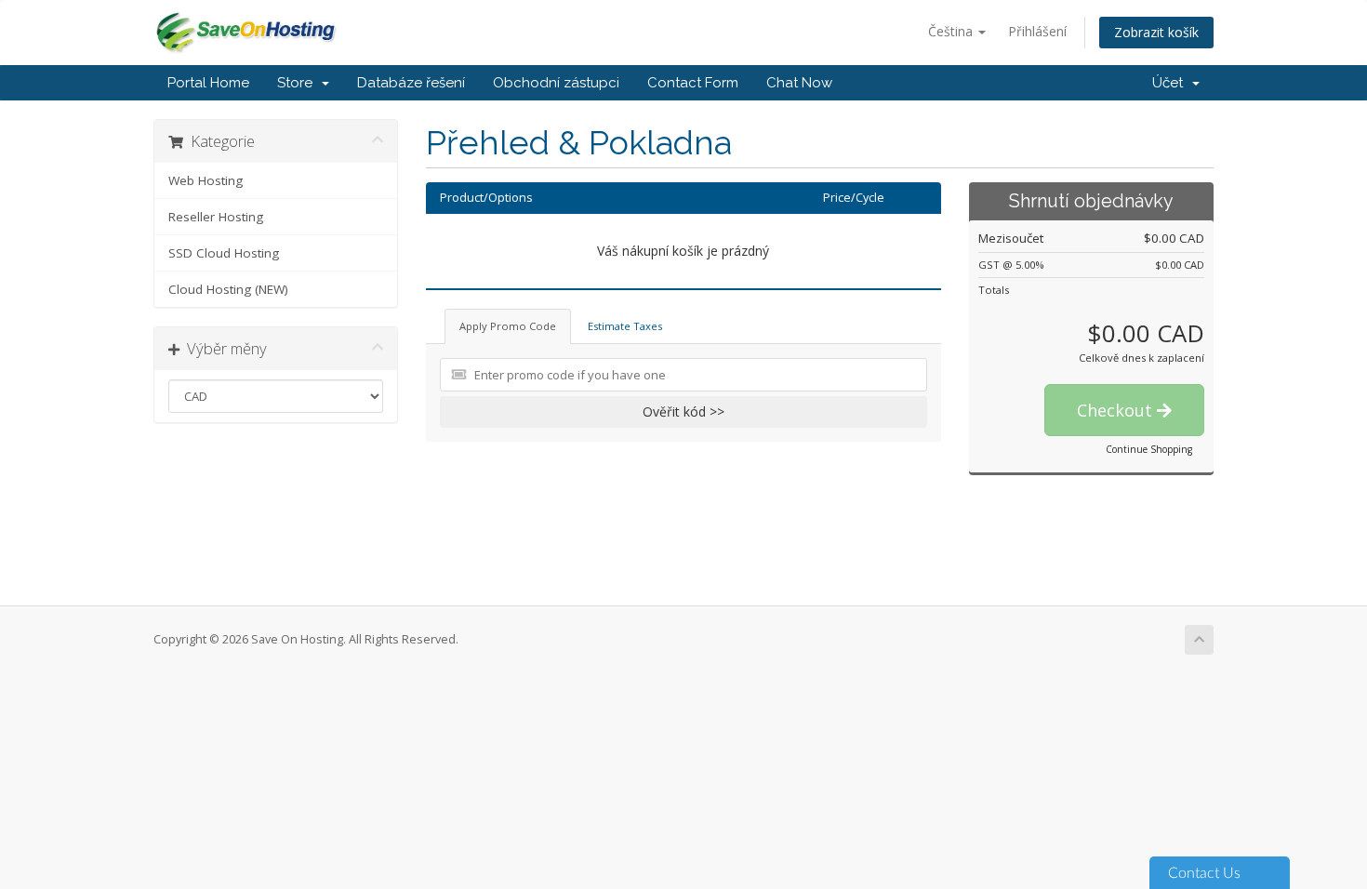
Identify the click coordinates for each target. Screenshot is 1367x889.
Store (298, 82)
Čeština (952, 31)
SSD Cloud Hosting (223, 253)
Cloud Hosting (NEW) (228, 289)
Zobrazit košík (1156, 32)
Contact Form (692, 82)
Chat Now (799, 82)
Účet (1171, 82)
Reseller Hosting (215, 216)
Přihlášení (1037, 31)
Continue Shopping (1149, 449)
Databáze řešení (411, 82)
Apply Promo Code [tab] (507, 326)
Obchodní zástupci (556, 82)
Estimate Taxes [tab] (625, 326)
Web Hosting (205, 180)
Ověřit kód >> (683, 411)
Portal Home (208, 82)
